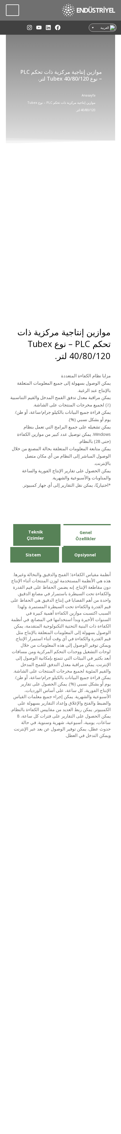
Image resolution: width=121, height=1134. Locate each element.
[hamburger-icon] (12, 10)
